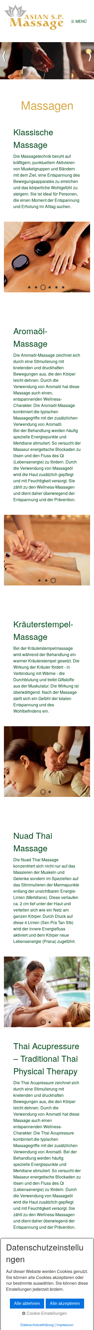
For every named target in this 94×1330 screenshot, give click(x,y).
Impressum (64, 1324)
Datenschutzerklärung (37, 1324)
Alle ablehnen (27, 1303)
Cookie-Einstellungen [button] (46, 1313)
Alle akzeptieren (65, 1303)
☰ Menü (78, 21)
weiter (90, 60)
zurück (4, 60)
